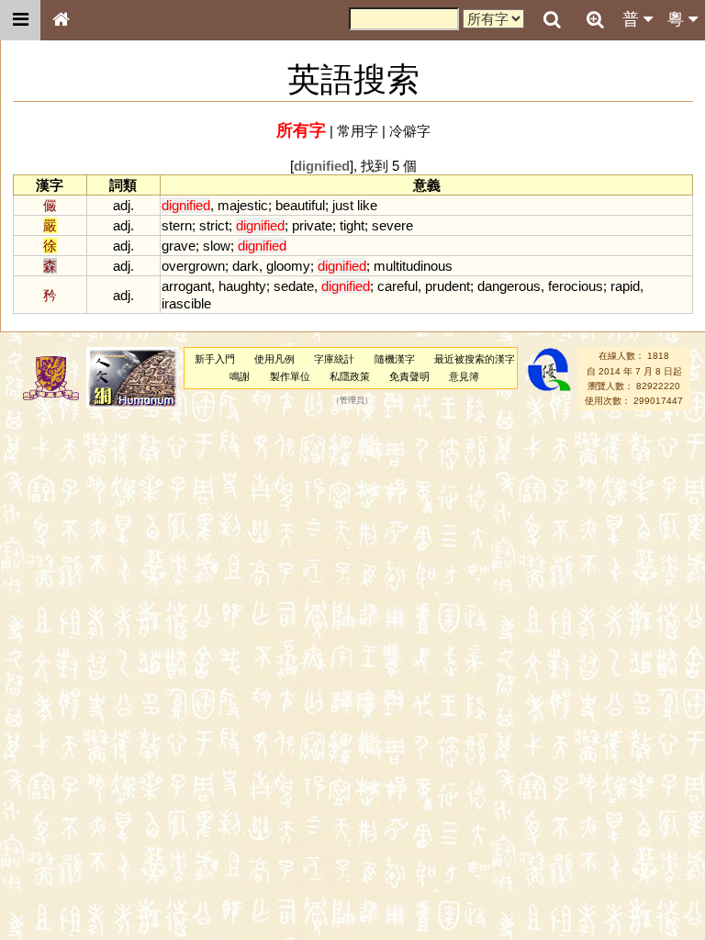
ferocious (575, 286)
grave (179, 245)
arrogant (186, 286)
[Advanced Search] (595, 19)
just (342, 205)
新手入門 (215, 358)
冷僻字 (410, 131)
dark (245, 266)
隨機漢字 (395, 358)
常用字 (357, 131)
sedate (294, 286)
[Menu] (20, 20)
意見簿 (464, 376)
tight (352, 225)
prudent (447, 286)
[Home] (60, 20)
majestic (243, 205)
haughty (242, 286)
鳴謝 (239, 376)
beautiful (300, 205)
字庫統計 (334, 358)
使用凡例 (274, 358)
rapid (625, 286)
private (312, 225)
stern (177, 225)
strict (214, 225)
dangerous (509, 286)
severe (392, 225)
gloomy (288, 266)
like (367, 205)
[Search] (552, 20)
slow (216, 245)
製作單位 (290, 376)
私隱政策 (350, 376)
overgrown (193, 266)
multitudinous (413, 266)
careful (397, 286)
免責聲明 (409, 376)
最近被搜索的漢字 (474, 358)
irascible (186, 303)
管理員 (352, 401)
